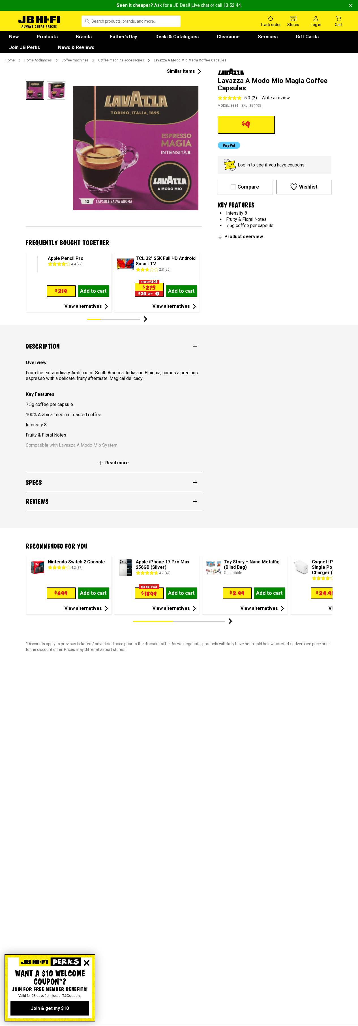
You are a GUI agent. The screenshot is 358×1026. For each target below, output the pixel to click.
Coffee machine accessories (121, 60)
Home (10, 60)
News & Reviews (76, 47)
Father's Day (123, 36)
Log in (244, 165)
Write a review (275, 98)
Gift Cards (307, 36)
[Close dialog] (86, 963)
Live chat (200, 5)
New (14, 36)
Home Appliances (38, 60)
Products (47, 36)
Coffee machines (75, 60)
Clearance (228, 36)
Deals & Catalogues (177, 36)
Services (268, 36)
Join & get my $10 (50, 1008)
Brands (84, 36)
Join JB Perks (24, 47)
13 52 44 (232, 5)
